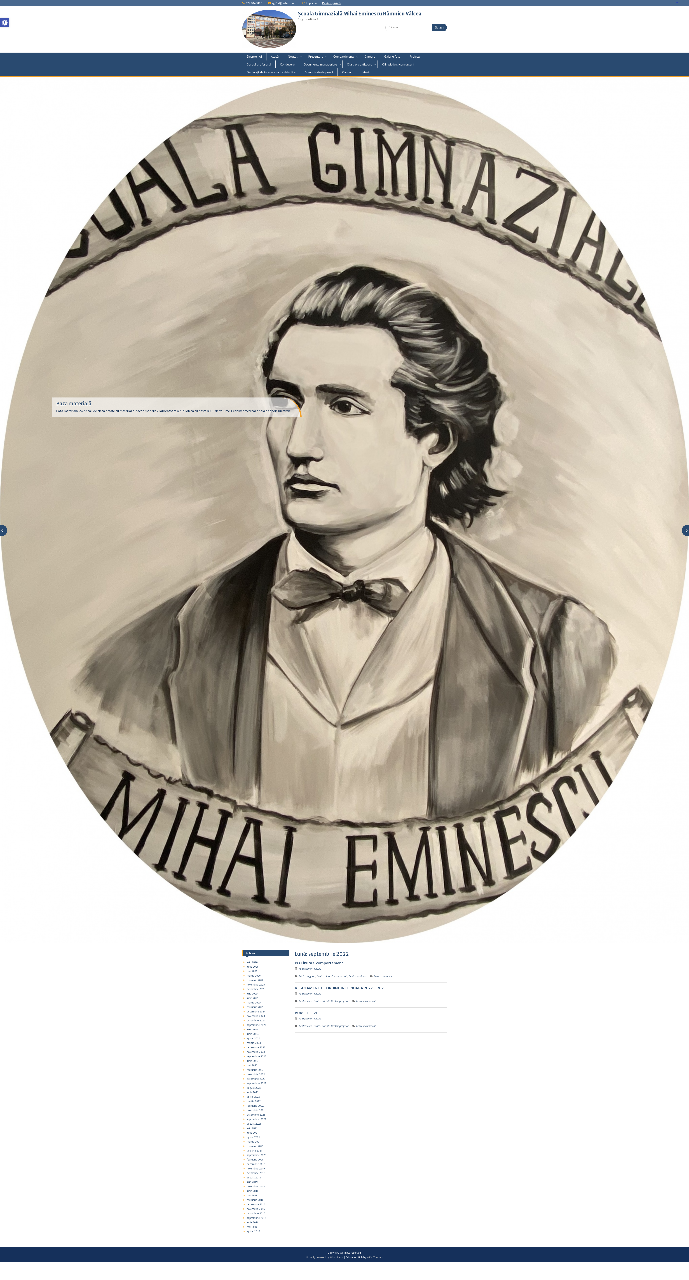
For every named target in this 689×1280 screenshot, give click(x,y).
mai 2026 (252, 971)
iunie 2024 (253, 1034)
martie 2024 (254, 1043)
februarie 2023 (255, 1069)
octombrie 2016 (256, 1213)
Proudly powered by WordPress (324, 1257)
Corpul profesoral (259, 64)
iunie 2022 (253, 1092)
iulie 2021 (252, 1128)
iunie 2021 (253, 1132)
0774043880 (253, 3)
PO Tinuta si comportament (319, 963)
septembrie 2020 (256, 1155)
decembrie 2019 (256, 1164)
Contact (347, 72)
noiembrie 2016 (256, 1209)
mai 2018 (252, 1195)
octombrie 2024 (256, 1020)
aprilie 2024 (253, 1038)
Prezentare (315, 56)
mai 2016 (252, 1226)
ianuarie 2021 (254, 1150)
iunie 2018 (253, 1191)
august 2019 (254, 1177)
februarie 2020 (255, 1159)
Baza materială (73, 403)
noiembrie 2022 (256, 1074)
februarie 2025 (255, 1007)
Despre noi (254, 56)
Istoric (366, 72)
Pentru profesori (358, 976)
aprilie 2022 (253, 1096)
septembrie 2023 (256, 1056)
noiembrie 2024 (256, 1016)
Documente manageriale (320, 64)
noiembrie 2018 (256, 1186)
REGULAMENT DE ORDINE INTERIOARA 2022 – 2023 (340, 988)
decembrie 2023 (256, 1047)
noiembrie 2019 (256, 1168)
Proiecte (415, 56)
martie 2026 (254, 975)
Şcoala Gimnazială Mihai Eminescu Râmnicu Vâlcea (359, 13)
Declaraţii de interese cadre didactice (271, 72)
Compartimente (344, 56)
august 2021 (254, 1123)
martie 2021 (254, 1141)
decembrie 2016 (256, 1204)
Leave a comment (383, 976)
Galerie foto (392, 56)
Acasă (275, 56)
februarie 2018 (255, 1200)
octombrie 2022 (256, 1078)
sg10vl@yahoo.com (284, 3)
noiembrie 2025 (256, 984)
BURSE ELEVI (306, 1013)
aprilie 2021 (253, 1137)
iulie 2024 (252, 1029)
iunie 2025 (253, 998)
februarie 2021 (255, 1146)
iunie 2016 (253, 1222)
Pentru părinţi (339, 976)
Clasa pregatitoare (359, 64)
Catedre (370, 56)
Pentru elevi (323, 976)
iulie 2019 (252, 1182)
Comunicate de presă (319, 72)
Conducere (287, 64)
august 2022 (254, 1087)
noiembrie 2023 (256, 1052)
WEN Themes (375, 1257)
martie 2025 (254, 1002)
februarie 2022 (255, 1105)
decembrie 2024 (256, 1011)
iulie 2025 (252, 993)
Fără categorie (307, 976)
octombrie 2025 (256, 989)
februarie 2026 (255, 980)
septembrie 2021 (256, 1119)
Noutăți (293, 56)
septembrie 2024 (256, 1025)
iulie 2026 (252, 962)
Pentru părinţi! (331, 3)
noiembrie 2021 (256, 1110)
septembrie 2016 (256, 1218)
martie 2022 (254, 1101)
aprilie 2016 (253, 1231)
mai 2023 (252, 1065)
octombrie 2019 (256, 1173)
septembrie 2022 (256, 1083)
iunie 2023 (253, 1061)
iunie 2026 (253, 966)
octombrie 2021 (256, 1114)
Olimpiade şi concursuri (398, 64)
